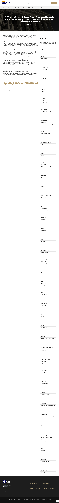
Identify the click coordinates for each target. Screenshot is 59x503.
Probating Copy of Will (44, 354)
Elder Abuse (42, 153)
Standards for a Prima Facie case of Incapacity (48, 405)
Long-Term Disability (44, 287)
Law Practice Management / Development (47, 259)
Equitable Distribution (44, 164)
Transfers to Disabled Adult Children (46, 437)
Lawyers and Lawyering (44, 261)
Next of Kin (42, 325)
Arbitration (42, 65)
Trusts (42, 446)
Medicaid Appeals (46, 483)
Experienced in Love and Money (26, 36)
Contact (39, 7)
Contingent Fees (43, 122)
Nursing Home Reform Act (45, 334)
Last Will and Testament (44, 252)
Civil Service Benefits (44, 102)
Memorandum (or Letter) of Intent (46, 312)
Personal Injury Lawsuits (44, 345)
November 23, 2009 (29, 24)
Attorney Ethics (43, 71)
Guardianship (43, 215)
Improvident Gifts (43, 228)
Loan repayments (43, 283)
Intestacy (42, 243)
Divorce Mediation (43, 146)
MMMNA (42, 314)
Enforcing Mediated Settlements (46, 162)
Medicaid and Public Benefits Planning (49, 482)
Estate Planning (43, 177)
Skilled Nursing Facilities (44, 385)
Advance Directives (44, 58)
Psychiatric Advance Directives (45, 359)
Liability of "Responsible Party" (45, 270)
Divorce (42, 144)
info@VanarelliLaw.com (30, 3)
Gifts (41, 206)
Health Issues (43, 219)
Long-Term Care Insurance (45, 285)
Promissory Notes (43, 357)
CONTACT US (54, 2)
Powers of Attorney (44, 350)
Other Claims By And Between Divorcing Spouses (48, 338)
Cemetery (42, 93)
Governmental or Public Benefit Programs (47, 210)
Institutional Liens (43, 237)
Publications (33, 499)
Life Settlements (43, 279)
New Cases (42, 316)
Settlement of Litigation (44, 383)
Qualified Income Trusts (44, 363)
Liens (41, 272)
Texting (42, 425)
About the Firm (16, 7)
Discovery (42, 131)
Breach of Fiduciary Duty (44, 87)
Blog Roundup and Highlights (45, 82)
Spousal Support (43, 403)
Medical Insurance (43, 307)
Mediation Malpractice (44, 294)
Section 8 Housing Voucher (45, 379)
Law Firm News (43, 254)
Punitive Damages (43, 361)
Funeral (42, 199)
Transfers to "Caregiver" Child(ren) (46, 435)
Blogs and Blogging (43, 85)
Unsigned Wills (43, 457)
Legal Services (8, 7)
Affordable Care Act (44, 60)
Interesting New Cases (44, 241)
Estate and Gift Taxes (44, 173)
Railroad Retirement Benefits (45, 365)
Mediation (42, 292)
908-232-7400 (21, 3)
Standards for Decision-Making (45, 407)
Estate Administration (44, 168)
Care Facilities (43, 91)
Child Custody (43, 98)
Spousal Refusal (43, 401)
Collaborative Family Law (44, 107)
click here (50, 42)
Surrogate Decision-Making (45, 418)
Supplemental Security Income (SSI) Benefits (47, 416)
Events (42, 184)
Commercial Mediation (44, 109)
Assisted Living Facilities (44, 69)
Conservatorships (43, 113)
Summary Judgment (44, 414)
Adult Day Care (43, 56)
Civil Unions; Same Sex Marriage (45, 104)
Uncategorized (43, 450)
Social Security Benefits (44, 390)
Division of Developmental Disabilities (46, 142)
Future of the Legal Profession (45, 201)
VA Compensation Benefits (45, 461)
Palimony (42, 340)
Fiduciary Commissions (44, 193)
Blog (35, 7)
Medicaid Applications (44, 303)
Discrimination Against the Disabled (46, 133)
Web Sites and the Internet (45, 470)
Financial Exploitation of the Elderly (46, 195)
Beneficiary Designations (44, 78)
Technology (42, 423)
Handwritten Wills (43, 217)
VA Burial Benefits (43, 459)
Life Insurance (43, 276)
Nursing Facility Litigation (44, 329)
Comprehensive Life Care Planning (48, 487)
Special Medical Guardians (45, 394)
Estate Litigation (43, 175)
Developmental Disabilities (45, 129)
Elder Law (42, 155)
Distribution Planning (44, 140)
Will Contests (43, 472)
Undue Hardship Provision (44, 452)
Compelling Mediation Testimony (46, 111)
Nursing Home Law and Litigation (35, 488)
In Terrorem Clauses (44, 232)
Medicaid (42, 301)
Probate (42, 352)
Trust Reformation (43, 441)
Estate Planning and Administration (48, 488)
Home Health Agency (44, 221)
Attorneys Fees (43, 76)
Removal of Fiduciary (44, 370)
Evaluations (42, 182)
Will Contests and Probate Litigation (35, 487)
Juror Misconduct (43, 248)
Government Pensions (44, 208)
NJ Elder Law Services (33, 482)
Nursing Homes (43, 336)
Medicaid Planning (43, 305)
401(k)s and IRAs (43, 49)
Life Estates (42, 274)
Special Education (43, 392)
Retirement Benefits (44, 372)
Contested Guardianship (44, 120)
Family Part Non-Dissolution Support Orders (47, 188)
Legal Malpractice (43, 265)
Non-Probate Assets (44, 327)
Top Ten (42, 429)
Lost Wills (42, 290)
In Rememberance (43, 230)
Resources (30, 7)
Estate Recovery (43, 179)
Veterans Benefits (43, 468)
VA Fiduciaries (43, 463)
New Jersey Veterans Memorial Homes (46, 318)
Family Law (42, 186)
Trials (41, 439)
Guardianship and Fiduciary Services (48, 484)
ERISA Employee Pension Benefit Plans (46, 166)
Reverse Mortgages (44, 374)
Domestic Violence (43, 151)
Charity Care (43, 96)
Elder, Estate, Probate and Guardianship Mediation (48, 157)
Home (4, 7)
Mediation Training (43, 298)
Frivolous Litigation (43, 197)
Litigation (42, 281)
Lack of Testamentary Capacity (45, 250)
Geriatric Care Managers (44, 204)
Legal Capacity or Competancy (45, 263)
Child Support (43, 100)
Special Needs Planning (44, 396)
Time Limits (42, 427)
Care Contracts (43, 89)
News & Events (23, 7)
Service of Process (43, 381)
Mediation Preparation (44, 296)
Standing (42, 412)
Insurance (42, 239)
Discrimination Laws (44, 135)
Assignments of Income (44, 67)
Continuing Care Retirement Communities (47, 124)
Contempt (42, 118)
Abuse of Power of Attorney (45, 54)
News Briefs (42, 323)
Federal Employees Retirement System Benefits (48, 190)
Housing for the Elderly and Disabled (46, 226)
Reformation (43, 368)
